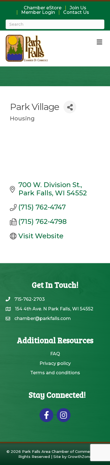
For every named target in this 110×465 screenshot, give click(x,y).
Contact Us (76, 12)
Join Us (78, 8)
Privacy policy (55, 363)
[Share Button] (69, 107)
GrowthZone (80, 456)
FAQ (55, 353)
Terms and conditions (55, 372)
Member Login (38, 12)
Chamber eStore (42, 8)
